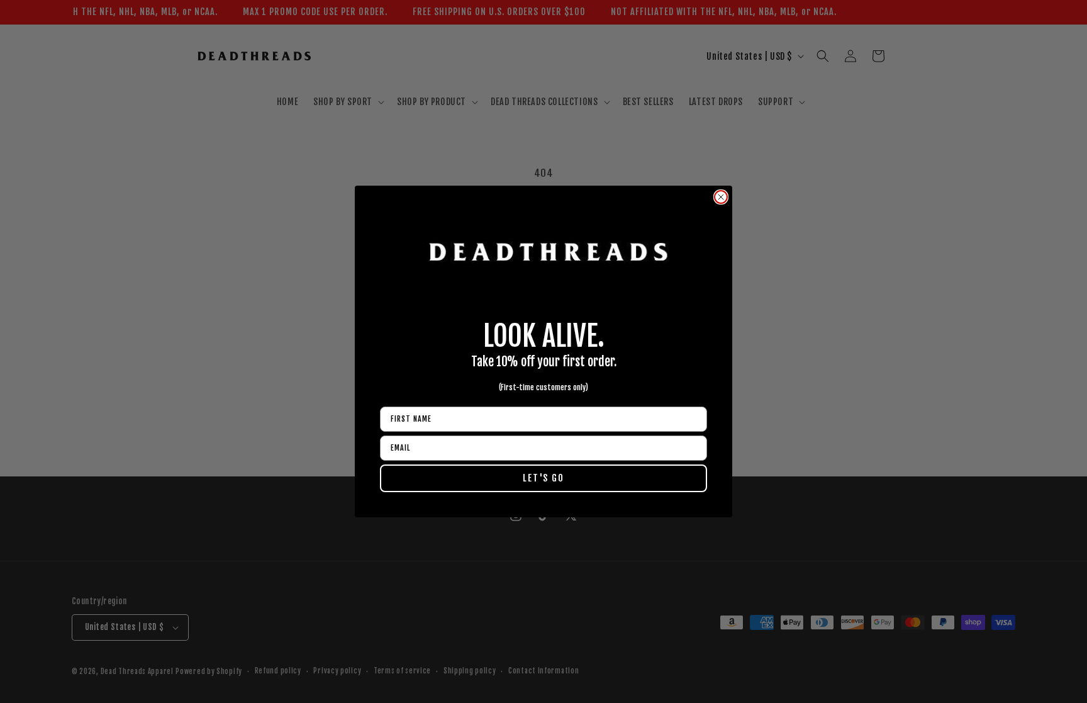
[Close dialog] (721, 197)
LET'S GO (543, 478)
